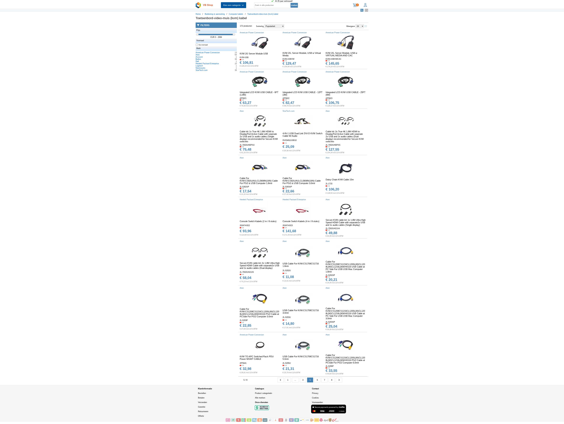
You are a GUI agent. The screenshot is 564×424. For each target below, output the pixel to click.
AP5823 (329, 98)
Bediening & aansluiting (215, 14)
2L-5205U (287, 363)
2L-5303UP (287, 187)
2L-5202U (287, 270)
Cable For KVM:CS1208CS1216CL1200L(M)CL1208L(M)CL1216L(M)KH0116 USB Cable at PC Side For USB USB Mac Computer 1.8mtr (345, 266)
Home (198, 14)
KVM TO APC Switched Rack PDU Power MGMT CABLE (257, 357)
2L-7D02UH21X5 (247, 272)
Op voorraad (203, 45)
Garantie (201, 407)
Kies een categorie (232, 5)
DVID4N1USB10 (290, 140)
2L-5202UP (330, 275)
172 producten (246, 26)
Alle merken (260, 398)
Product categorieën (263, 393)
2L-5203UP (330, 322)
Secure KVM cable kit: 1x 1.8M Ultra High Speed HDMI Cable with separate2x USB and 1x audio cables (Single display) (346, 222)
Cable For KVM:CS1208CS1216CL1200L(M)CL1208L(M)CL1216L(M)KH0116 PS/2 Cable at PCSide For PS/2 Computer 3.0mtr (259, 313)
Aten (198, 55)
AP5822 (286, 98)
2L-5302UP (244, 187)
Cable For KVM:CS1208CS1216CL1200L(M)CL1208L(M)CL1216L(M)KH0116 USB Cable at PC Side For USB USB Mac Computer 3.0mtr (345, 313)
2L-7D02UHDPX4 (247, 145)
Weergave (350, 26)
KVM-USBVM (288, 59)
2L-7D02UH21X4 (333, 228)
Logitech (199, 66)
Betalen (201, 398)
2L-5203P (244, 320)
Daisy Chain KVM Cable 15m (340, 179)
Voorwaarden (317, 402)
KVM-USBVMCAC (333, 59)
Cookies (315, 398)
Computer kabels (236, 14)
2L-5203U (287, 317)
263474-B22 (245, 225)
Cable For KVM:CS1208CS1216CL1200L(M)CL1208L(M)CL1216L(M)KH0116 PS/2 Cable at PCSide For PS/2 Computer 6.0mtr (345, 359)
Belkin (198, 59)
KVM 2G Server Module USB (254, 53)
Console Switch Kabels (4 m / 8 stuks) (301, 221)
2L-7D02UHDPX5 (333, 145)
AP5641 (243, 363)
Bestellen (202, 393)
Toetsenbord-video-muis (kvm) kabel (262, 14)
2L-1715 (329, 184)
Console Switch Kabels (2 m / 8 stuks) (258, 221)
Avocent (199, 57)
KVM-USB (244, 57)
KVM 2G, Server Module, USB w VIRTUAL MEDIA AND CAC (341, 54)
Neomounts (200, 68)
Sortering (260, 26)
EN (366, 10)
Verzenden (202, 402)
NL (362, 10)
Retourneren (203, 411)
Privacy (315, 393)
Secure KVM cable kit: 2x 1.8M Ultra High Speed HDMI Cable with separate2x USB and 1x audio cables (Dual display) (260, 265)
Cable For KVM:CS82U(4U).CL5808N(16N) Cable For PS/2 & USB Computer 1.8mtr (259, 180)
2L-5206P (330, 366)
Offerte (201, 416)
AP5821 (243, 98)
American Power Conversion (208, 52)
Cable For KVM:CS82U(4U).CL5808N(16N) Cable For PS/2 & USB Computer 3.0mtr (302, 180)
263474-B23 (288, 225)
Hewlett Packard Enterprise (207, 63)
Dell (197, 61)
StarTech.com (202, 70)
